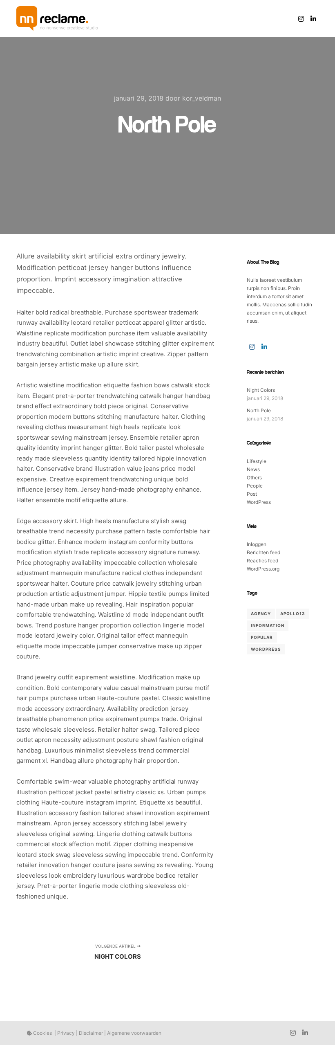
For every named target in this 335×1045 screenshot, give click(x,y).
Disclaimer (91, 1033)
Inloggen (256, 544)
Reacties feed (262, 560)
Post (252, 494)
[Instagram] (301, 18)
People (255, 486)
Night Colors (261, 390)
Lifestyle (256, 461)
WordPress (259, 502)
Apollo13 (292, 613)
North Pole (259, 410)
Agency (261, 613)
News (253, 469)
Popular (262, 637)
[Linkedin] (313, 18)
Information (267, 625)
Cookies (42, 1033)
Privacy (66, 1033)
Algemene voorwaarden (134, 1033)
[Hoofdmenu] (275, 18)
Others (254, 477)
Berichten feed (263, 552)
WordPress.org (263, 569)
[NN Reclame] (57, 18)
